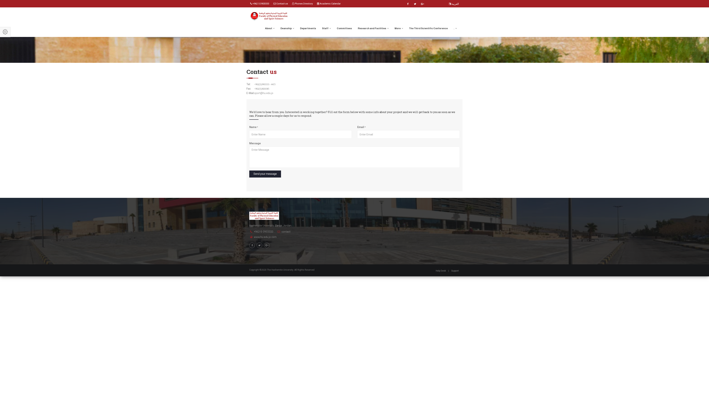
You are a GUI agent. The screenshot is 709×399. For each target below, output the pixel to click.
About (269, 28)
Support (455, 271)
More (398, 28)
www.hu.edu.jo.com (265, 237)
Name (253, 127)
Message (255, 143)
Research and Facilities (372, 28)
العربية (455, 3)
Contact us (282, 3)
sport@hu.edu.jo (263, 93)
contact (286, 231)
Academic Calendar (330, 3)
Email (361, 127)
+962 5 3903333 (260, 3)
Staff (325, 28)
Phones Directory (303, 3)
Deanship (286, 28)
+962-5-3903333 (263, 231)
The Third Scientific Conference (428, 28)
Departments (308, 28)
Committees (344, 28)
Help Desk (441, 271)
